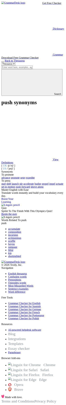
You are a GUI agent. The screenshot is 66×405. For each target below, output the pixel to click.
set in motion (8, 186)
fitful (10, 250)
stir (21, 183)
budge (38, 183)
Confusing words (17, 276)
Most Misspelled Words (20, 285)
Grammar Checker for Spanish (24, 306)
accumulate (14, 228)
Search (57, 94)
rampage (12, 247)
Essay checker (19, 348)
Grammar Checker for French (24, 312)
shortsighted (14, 256)
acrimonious (14, 238)
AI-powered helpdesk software (24, 329)
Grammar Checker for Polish (23, 318)
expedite (30, 177)
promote (15, 177)
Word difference (16, 291)
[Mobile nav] (2, 61)
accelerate (28, 183)
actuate (59, 183)
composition (14, 231)
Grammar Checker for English (24, 303)
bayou (11, 244)
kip (10, 253)
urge (22, 177)
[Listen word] (26, 133)
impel (52, 183)
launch (15, 183)
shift (8, 183)
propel (45, 183)
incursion (13, 234)
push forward (23, 186)
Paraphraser (14, 352)
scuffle (11, 241)
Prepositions (14, 279)
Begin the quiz (9, 214)
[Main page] (13, 2)
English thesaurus (17, 273)
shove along (37, 186)
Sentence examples (18, 288)
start (3, 183)
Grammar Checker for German (24, 309)
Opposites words (17, 282)
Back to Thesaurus (15, 60)
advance (5, 177)
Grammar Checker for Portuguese (26, 315)
